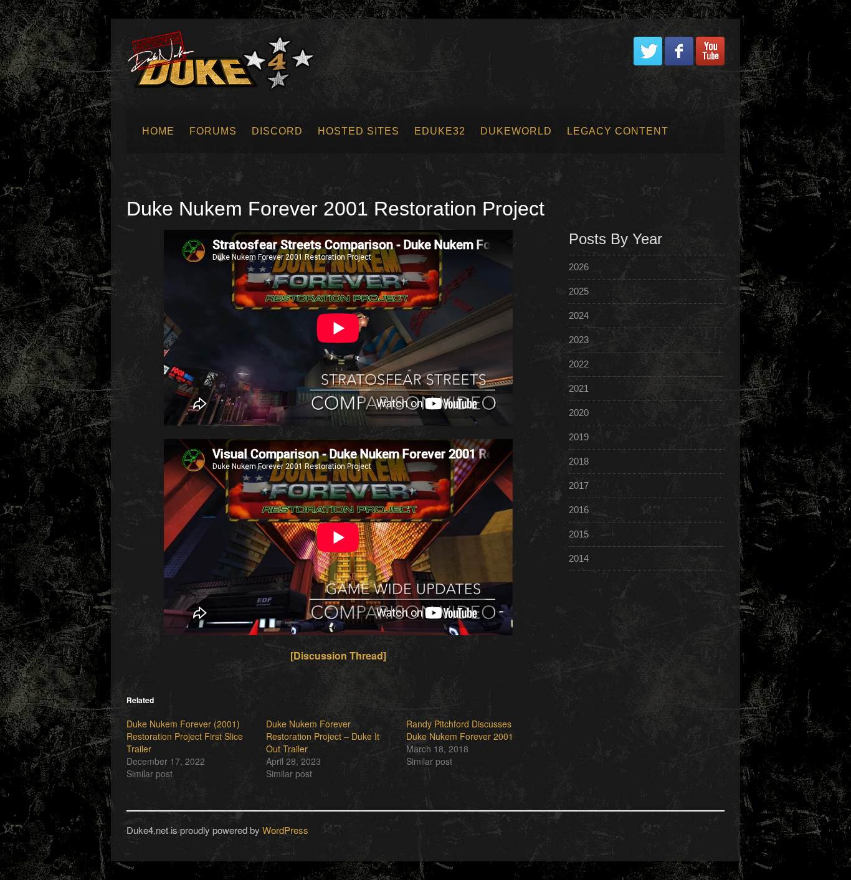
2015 (579, 534)
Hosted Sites (358, 131)
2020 (579, 412)
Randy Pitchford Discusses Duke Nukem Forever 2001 (459, 729)
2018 (579, 461)
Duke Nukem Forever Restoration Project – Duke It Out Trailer (322, 736)
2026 (579, 267)
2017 (579, 485)
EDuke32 (439, 131)
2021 (579, 388)
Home (158, 131)
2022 (579, 364)
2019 (579, 437)
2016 (579, 509)
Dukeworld (516, 131)
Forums (213, 131)
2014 (579, 558)
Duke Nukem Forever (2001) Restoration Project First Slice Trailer (184, 736)
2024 (579, 315)
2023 (579, 339)
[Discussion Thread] (338, 655)
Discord (277, 131)
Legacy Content (617, 131)
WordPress (285, 829)
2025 (579, 291)
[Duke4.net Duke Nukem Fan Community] (227, 61)
